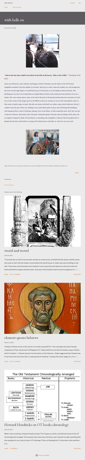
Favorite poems (16, 7)
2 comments (14, 448)
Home (6, 7)
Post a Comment (9, 185)
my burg (8, 3)
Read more (77, 274)
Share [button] (77, 172)
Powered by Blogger (43, 455)
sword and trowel (16, 250)
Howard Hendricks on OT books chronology (36, 424)
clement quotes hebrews (21, 337)
